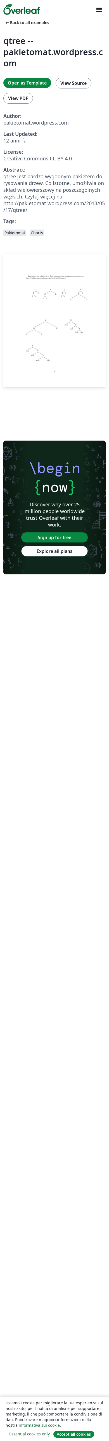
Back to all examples (26, 22)
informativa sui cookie (39, 1425)
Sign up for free (54, 537)
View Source (73, 83)
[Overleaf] (21, 9)
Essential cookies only (29, 1434)
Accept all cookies (74, 1434)
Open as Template (27, 83)
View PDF (18, 98)
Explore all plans (54, 551)
